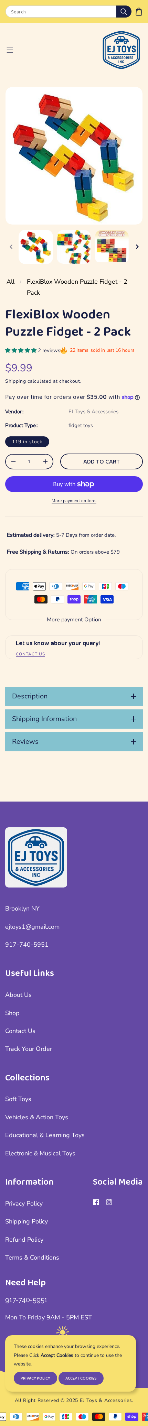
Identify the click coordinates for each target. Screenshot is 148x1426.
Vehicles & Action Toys (36, 1117)
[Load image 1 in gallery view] (36, 247)
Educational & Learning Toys (45, 1135)
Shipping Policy (26, 1221)
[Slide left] (11, 247)
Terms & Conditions (32, 1257)
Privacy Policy (24, 1203)
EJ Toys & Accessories (93, 411)
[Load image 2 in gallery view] (73, 247)
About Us (18, 995)
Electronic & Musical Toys (40, 1153)
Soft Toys (18, 1099)
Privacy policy (35, 1378)
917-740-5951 (27, 944)
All (10, 281)
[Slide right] (137, 247)
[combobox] (68, 12)
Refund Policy (24, 1239)
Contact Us (20, 1031)
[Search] (123, 12)
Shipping (15, 381)
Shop (12, 1013)
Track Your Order (28, 1049)
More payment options (74, 500)
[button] (139, 11)
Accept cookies (81, 1378)
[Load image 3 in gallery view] (112, 247)
